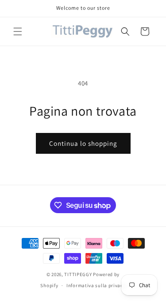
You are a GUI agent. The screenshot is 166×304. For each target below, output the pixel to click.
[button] (17, 31)
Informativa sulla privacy (96, 285)
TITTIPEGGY (78, 274)
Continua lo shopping (83, 143)
